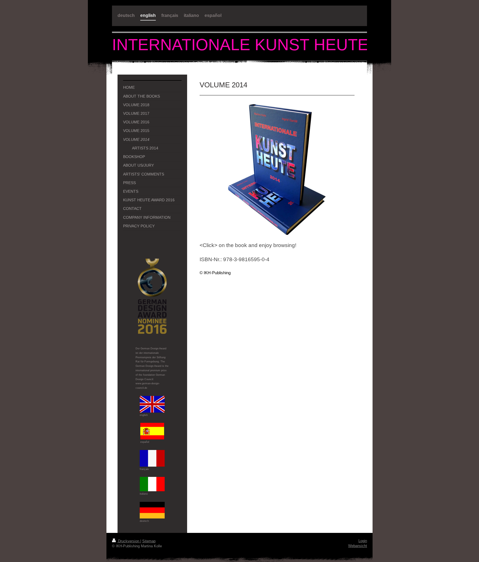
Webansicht (357, 546)
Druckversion (128, 541)
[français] (152, 458)
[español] (152, 431)
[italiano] (152, 484)
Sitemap (149, 541)
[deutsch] (152, 510)
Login (362, 541)
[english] (152, 404)
